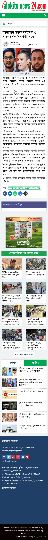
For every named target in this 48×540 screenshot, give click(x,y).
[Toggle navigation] (3, 15)
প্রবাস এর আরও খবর (24, 354)
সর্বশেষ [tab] (12, 362)
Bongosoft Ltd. (40, 537)
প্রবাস (10, 23)
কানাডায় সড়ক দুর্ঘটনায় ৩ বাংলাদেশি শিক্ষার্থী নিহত (24, 188)
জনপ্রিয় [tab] (35, 362)
